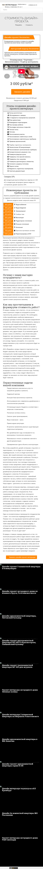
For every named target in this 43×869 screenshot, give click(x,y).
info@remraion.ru (22, 4)
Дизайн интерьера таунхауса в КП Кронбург (19, 789)
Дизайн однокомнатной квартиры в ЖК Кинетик (19, 740)
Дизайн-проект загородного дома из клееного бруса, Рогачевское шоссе (20, 592)
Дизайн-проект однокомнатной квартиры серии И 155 (17, 765)
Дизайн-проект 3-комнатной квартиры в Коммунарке (21, 567)
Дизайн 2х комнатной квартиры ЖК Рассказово (20, 814)
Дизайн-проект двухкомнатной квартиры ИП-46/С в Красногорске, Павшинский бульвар (19, 642)
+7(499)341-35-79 (32, 5)
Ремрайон (18, 25)
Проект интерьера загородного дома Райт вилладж (20, 839)
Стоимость (29, 25)
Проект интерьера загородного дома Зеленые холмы (20, 691)
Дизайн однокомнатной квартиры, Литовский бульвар (19, 617)
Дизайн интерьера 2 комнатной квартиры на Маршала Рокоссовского (20, 715)
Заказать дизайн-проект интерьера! (22, 557)
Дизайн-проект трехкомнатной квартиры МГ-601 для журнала (17, 666)
